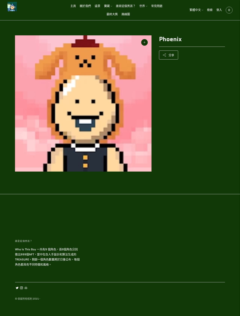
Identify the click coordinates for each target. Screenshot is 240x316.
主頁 (73, 6)
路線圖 (126, 14)
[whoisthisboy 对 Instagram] (21, 288)
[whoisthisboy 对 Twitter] (17, 288)
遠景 (97, 6)
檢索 (210, 10)
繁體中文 (195, 10)
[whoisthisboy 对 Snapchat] (25, 288)
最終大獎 (112, 14)
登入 (219, 10)
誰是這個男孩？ (126, 6)
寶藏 (107, 6)
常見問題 (156, 6)
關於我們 (85, 6)
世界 (142, 6)
